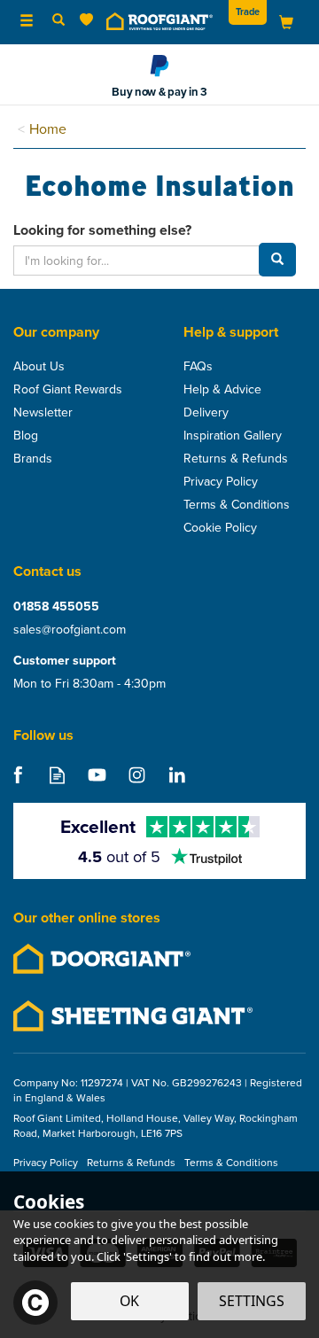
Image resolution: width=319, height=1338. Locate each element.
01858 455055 (56, 606)
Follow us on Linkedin (177, 775)
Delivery (206, 412)
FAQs (198, 366)
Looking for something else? (102, 230)
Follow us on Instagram (137, 775)
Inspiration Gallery (232, 435)
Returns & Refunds (235, 458)
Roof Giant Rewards (67, 389)
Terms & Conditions (236, 504)
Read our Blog (57, 775)
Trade (248, 11)
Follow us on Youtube (97, 775)
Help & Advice (222, 389)
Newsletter (43, 412)
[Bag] (286, 21)
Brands (32, 458)
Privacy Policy (220, 481)
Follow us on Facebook (17, 775)
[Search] (58, 20)
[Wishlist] (90, 20)
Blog (25, 435)
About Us (39, 366)
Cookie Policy (220, 527)
